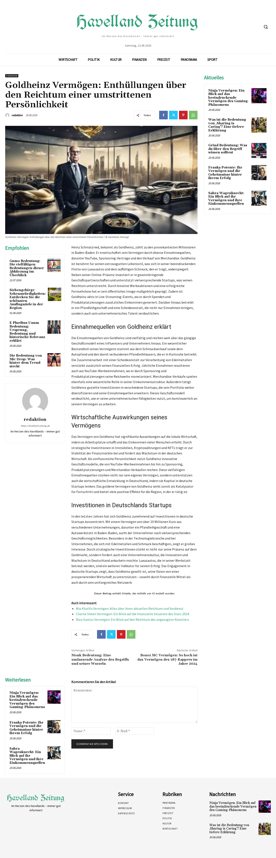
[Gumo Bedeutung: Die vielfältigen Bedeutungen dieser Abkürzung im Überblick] (54, 265)
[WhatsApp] (193, 115)
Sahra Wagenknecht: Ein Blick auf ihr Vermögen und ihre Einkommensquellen (27, 756)
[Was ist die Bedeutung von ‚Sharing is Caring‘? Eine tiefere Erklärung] (259, 124)
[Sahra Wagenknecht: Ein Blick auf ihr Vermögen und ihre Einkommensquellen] (54, 753)
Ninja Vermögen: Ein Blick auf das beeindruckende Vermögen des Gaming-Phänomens (27, 700)
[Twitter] (173, 115)
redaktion (17, 115)
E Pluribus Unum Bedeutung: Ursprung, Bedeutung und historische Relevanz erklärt (27, 332)
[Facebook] (163, 115)
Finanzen (11, 75)
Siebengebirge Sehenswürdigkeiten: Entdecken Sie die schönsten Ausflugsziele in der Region (27, 299)
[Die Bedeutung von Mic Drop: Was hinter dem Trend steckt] (54, 360)
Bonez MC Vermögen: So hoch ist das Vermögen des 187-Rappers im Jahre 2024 (167, 659)
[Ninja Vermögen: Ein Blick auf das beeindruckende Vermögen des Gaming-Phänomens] (54, 697)
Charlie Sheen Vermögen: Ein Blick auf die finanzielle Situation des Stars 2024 (132, 614)
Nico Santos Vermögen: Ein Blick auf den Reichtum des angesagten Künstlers (132, 619)
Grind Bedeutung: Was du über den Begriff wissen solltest (227, 148)
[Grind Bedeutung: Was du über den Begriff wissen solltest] (259, 150)
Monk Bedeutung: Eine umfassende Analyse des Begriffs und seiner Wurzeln (100, 659)
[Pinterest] (183, 115)
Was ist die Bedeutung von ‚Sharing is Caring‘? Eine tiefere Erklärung (227, 125)
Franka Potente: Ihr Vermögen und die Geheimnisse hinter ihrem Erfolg (26, 728)
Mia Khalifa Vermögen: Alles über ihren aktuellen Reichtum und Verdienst (129, 608)
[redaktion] (8, 115)
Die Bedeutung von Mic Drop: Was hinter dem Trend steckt (25, 361)
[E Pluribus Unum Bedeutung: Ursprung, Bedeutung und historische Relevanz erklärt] (54, 327)
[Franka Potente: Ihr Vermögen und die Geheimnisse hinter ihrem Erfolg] (54, 726)
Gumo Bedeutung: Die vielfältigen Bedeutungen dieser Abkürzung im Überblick (26, 268)
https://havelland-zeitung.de (35, 425)
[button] (265, 27)
